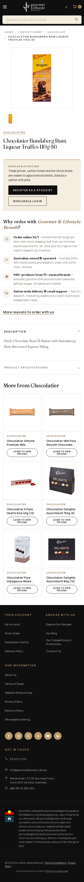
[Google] (38, 736)
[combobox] (37, 20)
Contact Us (53, 651)
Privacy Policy (13, 701)
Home (9, 31)
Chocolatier (14, 132)
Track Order (12, 633)
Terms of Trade (14, 684)
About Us (10, 675)
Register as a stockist (33, 190)
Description (15, 331)
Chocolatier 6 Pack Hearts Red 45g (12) (20, 511)
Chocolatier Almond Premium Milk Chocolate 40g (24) (20, 443)
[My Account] (64, 6)
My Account (12, 624)
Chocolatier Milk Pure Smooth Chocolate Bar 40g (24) (61, 443)
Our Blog (51, 633)
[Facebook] (9, 736)
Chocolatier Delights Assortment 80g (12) (60, 579)
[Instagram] (18, 736)
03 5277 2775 (18, 759)
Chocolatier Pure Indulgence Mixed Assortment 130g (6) (21, 580)
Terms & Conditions (55, 863)
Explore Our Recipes (58, 624)
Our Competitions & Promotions (58, 642)
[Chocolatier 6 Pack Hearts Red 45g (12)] (22, 481)
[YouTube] (48, 736)
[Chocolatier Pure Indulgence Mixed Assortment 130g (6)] (22, 549)
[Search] (76, 20)
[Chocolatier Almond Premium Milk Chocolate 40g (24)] (22, 412)
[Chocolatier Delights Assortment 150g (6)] (62, 481)
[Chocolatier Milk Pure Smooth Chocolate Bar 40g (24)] (62, 412)
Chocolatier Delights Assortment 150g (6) (60, 511)
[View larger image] (10, 119)
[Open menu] (4, 6)
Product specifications (26, 367)
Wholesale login (27, 201)
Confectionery (30, 31)
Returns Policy (14, 710)
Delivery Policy (14, 651)
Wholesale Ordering (17, 719)
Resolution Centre (17, 642)
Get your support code (57, 870)
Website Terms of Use (18, 693)
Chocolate (57, 31)
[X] (28, 736)
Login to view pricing (22, 452)
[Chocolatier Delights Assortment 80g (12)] (62, 549)
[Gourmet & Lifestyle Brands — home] (33, 7)
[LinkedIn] (58, 736)
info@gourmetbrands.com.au (28, 770)
